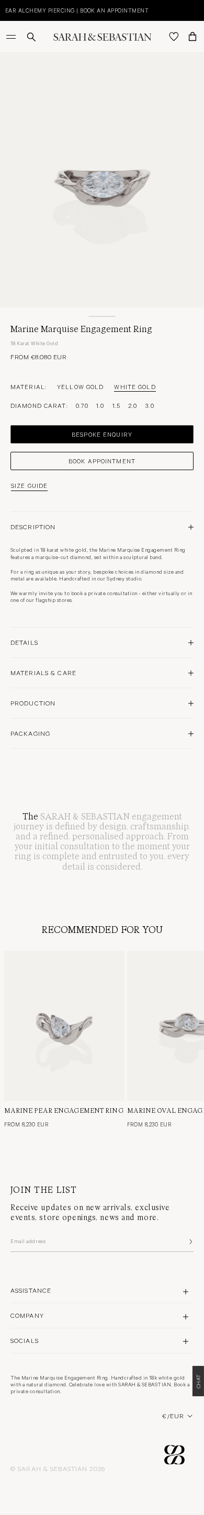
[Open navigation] (12, 36)
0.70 (82, 405)
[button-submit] (190, 1241)
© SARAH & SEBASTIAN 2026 (57, 1468)
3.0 (149, 405)
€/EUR (173, 1415)
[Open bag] (192, 36)
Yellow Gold (80, 386)
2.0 (132, 405)
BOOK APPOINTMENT (102, 460)
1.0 (100, 405)
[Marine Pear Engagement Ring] (64, 1026)
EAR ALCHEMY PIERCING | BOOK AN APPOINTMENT (77, 10)
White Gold (134, 386)
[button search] (31, 37)
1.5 (116, 405)
